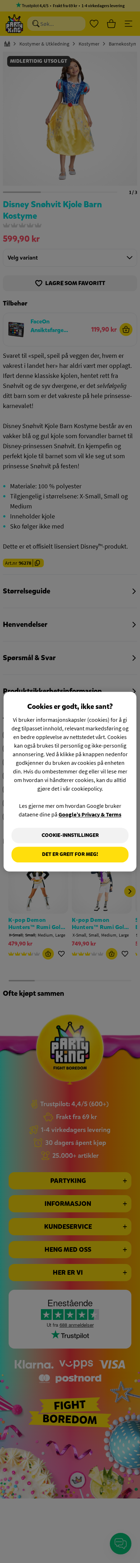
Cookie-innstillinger (70, 835)
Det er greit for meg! (70, 854)
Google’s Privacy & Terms (90, 814)
